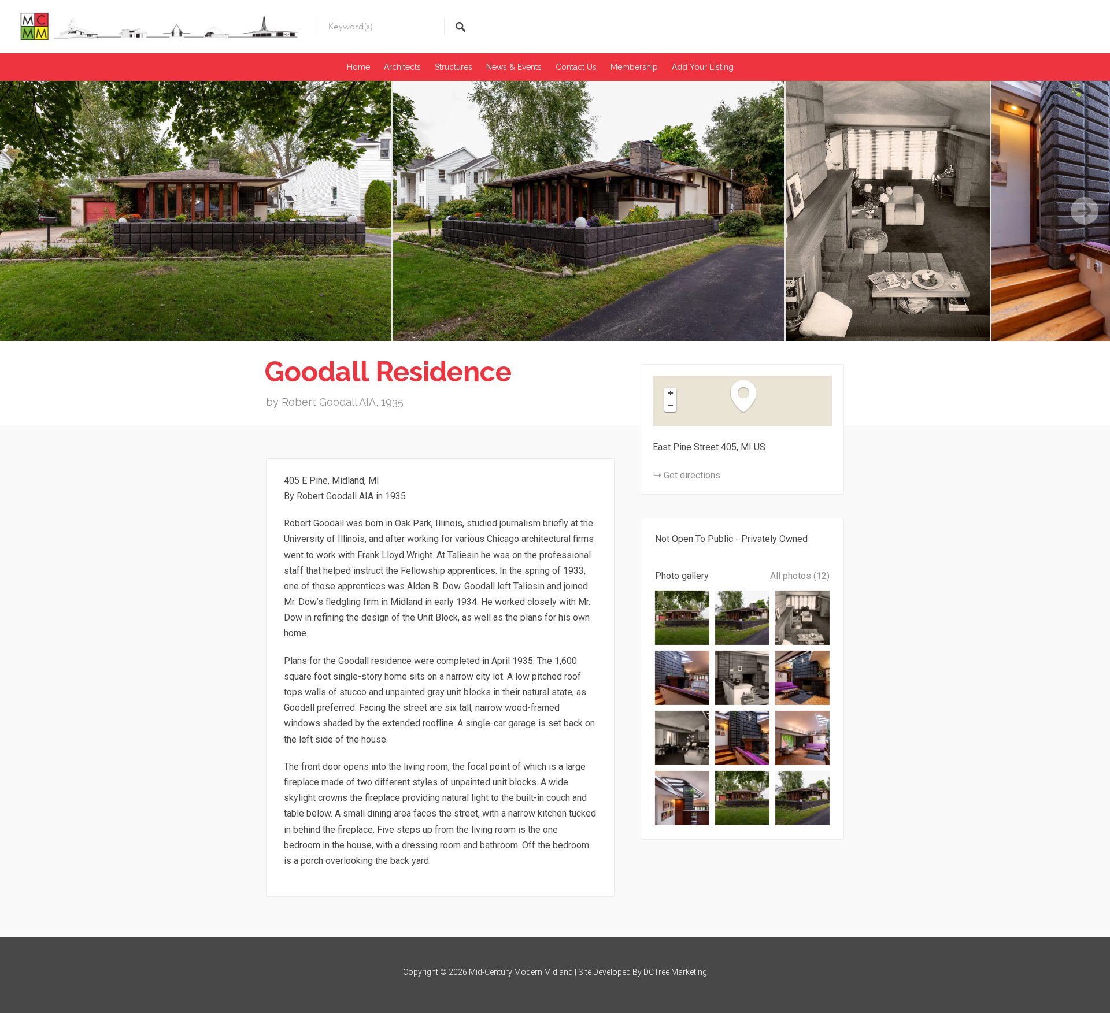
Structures (453, 67)
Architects (402, 67)
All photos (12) (800, 575)
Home (358, 67)
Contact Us (576, 67)
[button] (749, 396)
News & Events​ (514, 67)
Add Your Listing (703, 67)
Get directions (692, 475)
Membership (634, 67)
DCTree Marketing (675, 972)
